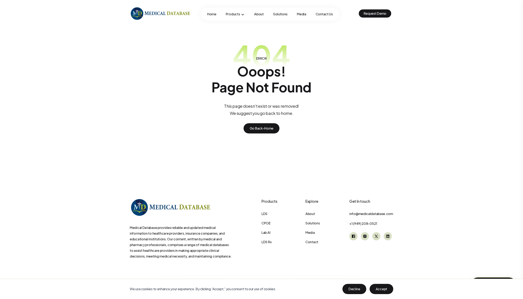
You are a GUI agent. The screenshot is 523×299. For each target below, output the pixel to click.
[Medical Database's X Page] (376, 236)
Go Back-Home (261, 128)
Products (233, 14)
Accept (381, 289)
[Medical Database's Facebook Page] (353, 236)
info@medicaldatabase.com (371, 214)
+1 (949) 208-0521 (363, 223)
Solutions (280, 14)
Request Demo (375, 13)
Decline (354, 289)
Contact (311, 242)
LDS (264, 214)
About (259, 14)
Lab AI (266, 232)
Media (301, 14)
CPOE (266, 223)
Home (211, 14)
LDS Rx (267, 242)
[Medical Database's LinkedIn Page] (388, 236)
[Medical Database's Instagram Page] (365, 236)
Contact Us (324, 14)
